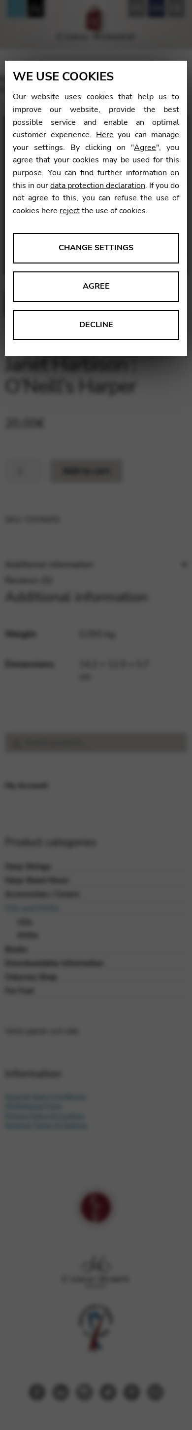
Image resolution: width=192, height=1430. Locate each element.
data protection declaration (97, 185)
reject (70, 210)
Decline (96, 324)
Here (105, 134)
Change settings (96, 247)
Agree (145, 147)
